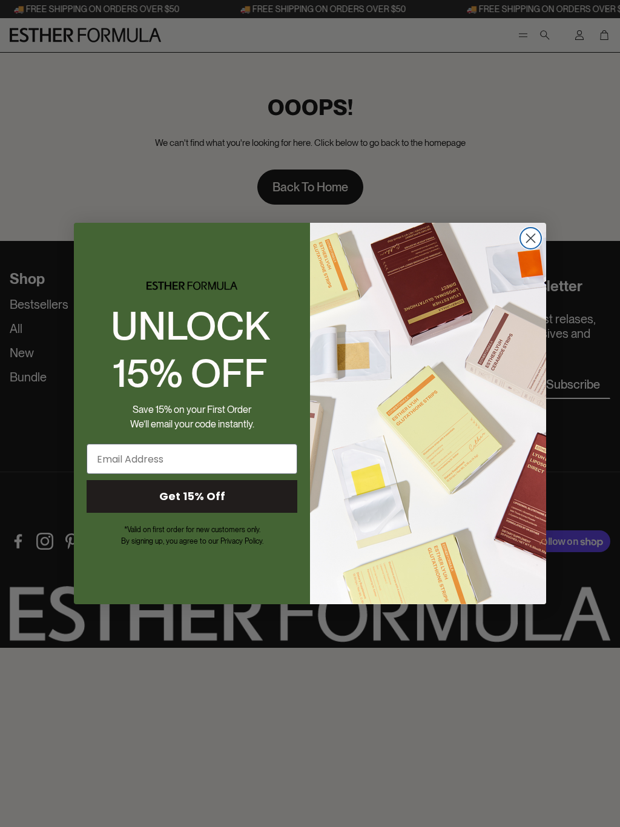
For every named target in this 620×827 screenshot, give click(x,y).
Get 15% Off (192, 496)
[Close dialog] (530, 238)
